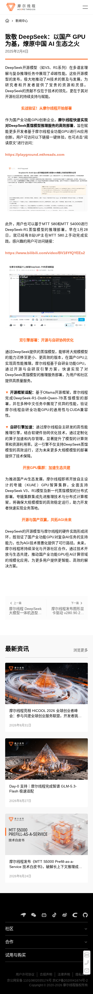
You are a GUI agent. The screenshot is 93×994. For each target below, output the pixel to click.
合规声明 (46, 974)
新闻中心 (22, 21)
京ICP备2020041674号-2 (70, 980)
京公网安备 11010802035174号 (29, 980)
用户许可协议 (25, 974)
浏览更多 (80, 650)
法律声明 (64, 974)
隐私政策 (81, 974)
